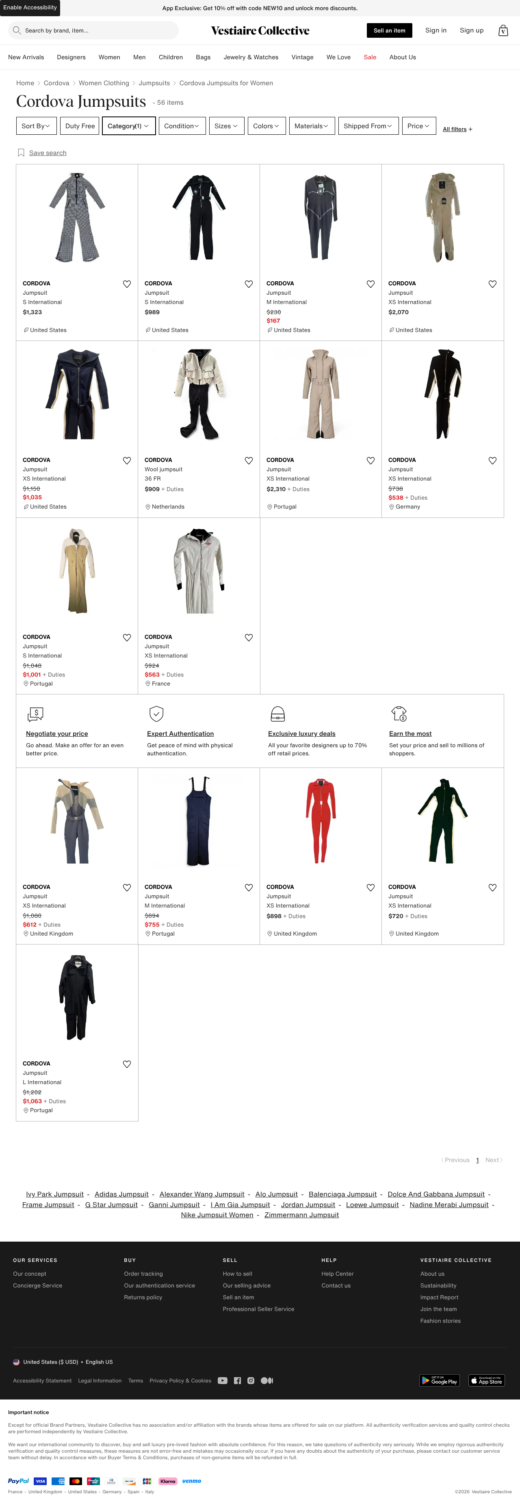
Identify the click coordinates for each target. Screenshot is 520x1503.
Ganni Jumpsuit (174, 1205)
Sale (370, 57)
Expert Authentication (180, 733)
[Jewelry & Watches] (285, 57)
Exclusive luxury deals (302, 733)
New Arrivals (26, 57)
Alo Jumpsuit (277, 1194)
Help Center (338, 1274)
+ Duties (172, 489)
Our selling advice (247, 1285)
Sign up (472, 30)
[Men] (152, 57)
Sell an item (389, 30)
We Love (339, 57)
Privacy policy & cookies (180, 1380)
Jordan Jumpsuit (308, 1205)
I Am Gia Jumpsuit (240, 1205)
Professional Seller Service (258, 1309)
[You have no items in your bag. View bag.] (503, 30)
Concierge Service (37, 1285)
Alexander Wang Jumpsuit (202, 1194)
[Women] (127, 57)
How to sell (237, 1274)
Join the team (438, 1309)
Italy (149, 1492)
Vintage (302, 57)
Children (171, 57)
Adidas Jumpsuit (122, 1194)
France (15, 1492)
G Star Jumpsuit (111, 1205)
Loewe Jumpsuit (372, 1205)
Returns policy (143, 1297)
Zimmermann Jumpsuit (301, 1215)
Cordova (56, 83)
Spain (134, 1492)
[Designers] (92, 57)
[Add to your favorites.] (127, 284)
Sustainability (438, 1285)
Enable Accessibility (30, 7)
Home (25, 83)
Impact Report (439, 1297)
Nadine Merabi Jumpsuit (449, 1205)
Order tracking (143, 1274)
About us (432, 1274)
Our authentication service (159, 1285)
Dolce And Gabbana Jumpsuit (436, 1194)
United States (82, 1492)
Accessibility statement (42, 1380)
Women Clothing (104, 83)
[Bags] (217, 57)
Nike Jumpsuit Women (217, 1215)
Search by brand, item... (57, 30)
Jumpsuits (154, 83)
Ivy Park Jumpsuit (55, 1194)
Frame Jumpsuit (48, 1205)
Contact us (336, 1285)
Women (109, 57)
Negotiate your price (57, 733)
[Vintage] (320, 57)
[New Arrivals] (50, 57)
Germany (112, 1492)
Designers (71, 57)
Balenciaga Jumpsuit (343, 1194)
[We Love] (357, 57)
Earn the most (410, 733)
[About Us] (422, 57)
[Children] (189, 57)
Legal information (99, 1380)
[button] (503, 30)
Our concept (29, 1274)
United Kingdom (45, 1492)
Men (139, 57)
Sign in (436, 30)
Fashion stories (440, 1321)
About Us (403, 57)
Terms (135, 1380)
